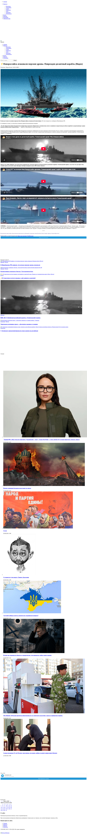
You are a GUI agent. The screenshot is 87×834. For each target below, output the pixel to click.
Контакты (5, 827)
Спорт (7, 8)
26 (9, 808)
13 (11, 805)
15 (3, 807)
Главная (5, 1)
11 (7, 805)
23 (4, 808)
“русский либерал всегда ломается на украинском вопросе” (21, 615)
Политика (8, 6)
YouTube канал (30, 235)
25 (7, 808)
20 (11, 807)
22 (3, 808)
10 (6, 805)
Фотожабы (5, 17)
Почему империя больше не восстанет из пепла (17, 488)
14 (1, 807)
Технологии (9, 13)
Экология (8, 12)
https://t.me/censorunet (22, 235)
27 (11, 808)
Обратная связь (6, 18)
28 (1, 810)
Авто (7, 11)
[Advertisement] (43, 30)
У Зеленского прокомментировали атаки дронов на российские (19, 331)
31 (6, 810)
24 (6, 808)
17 (6, 807)
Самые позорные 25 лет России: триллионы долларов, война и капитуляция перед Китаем (30, 753)
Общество (8, 10)
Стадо (5, 530)
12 (9, 805)
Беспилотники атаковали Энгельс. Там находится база (17, 271)
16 (4, 807)
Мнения (5, 16)
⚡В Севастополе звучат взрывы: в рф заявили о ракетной (18, 278)
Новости (5, 4)
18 (7, 807)
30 (4, 810)
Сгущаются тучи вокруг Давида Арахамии (16, 577)
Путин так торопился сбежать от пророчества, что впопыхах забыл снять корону (27, 655)
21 (1, 808)
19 (9, 807)
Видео (4, 15)
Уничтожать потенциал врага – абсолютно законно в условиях (19, 324)
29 (3, 810)
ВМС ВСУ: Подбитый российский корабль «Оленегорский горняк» (21, 317)
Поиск (15, 60)
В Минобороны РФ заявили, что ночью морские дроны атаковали (20, 265)
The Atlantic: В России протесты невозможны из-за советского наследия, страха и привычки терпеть (33, 715)
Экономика (8, 7)
